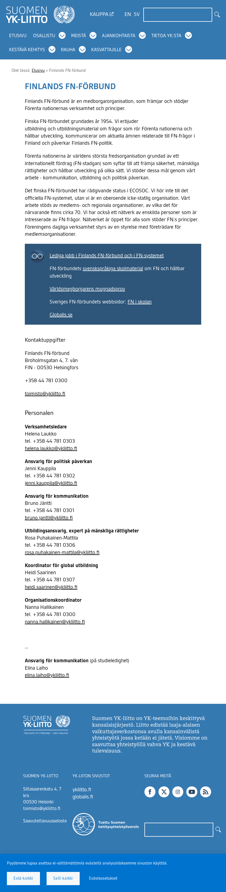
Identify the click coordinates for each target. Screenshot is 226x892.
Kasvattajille (106, 50)
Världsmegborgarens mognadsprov (87, 289)
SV (137, 14)
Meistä (78, 36)
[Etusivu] (40, 14)
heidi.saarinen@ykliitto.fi (51, 587)
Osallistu (44, 36)
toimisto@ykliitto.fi (45, 394)
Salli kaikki (63, 878)
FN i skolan (140, 302)
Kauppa (99, 14)
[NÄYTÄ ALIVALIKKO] (62, 35)
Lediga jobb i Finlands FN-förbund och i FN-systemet (107, 256)
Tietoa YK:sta (166, 36)
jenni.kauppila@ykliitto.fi (51, 483)
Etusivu (17, 36)
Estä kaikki (23, 878)
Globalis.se (61, 315)
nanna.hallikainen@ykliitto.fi (55, 622)
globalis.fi (82, 797)
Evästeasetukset (103, 878)
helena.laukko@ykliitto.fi (51, 449)
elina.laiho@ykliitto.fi (47, 675)
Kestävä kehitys (27, 50)
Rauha (68, 50)
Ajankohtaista (118, 36)
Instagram (177, 791)
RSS (205, 791)
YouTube (191, 791)
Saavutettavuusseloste (45, 821)
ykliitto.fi (81, 790)
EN (128, 14)
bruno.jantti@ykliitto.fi (49, 518)
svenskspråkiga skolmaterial (113, 269)
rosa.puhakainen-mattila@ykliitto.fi (62, 553)
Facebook (149, 791)
